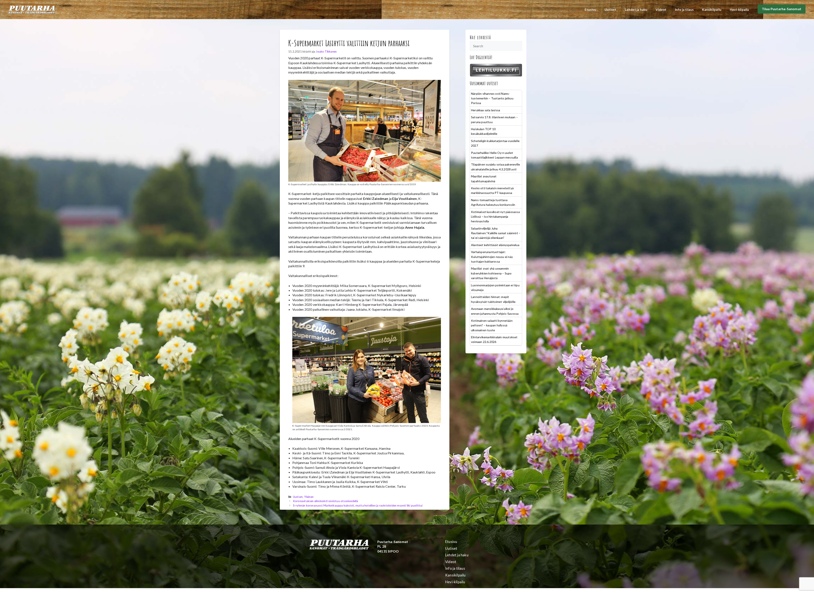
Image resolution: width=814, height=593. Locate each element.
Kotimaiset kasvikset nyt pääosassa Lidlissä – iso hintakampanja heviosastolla (495, 216)
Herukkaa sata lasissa (485, 110)
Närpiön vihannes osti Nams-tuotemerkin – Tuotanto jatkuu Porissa (492, 98)
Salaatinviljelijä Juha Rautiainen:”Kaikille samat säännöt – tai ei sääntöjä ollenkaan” (495, 233)
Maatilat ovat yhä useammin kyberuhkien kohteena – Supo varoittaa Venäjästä (491, 273)
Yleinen (309, 496)
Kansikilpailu (711, 9)
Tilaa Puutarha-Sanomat (781, 9)
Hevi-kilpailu (739, 9)
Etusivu (590, 9)
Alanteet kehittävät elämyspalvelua (495, 245)
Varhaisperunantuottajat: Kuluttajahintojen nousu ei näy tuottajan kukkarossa (492, 256)
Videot (661, 9)
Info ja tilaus (684, 9)
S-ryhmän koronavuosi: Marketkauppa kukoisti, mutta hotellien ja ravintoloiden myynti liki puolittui (358, 505)
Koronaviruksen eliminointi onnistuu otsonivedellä (325, 501)
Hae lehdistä (480, 37)
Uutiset (610, 9)
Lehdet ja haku (636, 9)
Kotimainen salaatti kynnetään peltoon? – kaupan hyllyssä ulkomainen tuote (492, 325)
